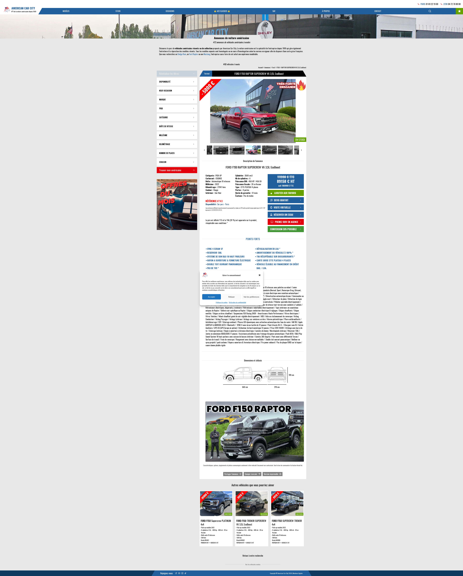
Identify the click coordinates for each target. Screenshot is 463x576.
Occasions (170, 11)
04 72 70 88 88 (454, 4)
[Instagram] (182, 573)
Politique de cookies (222, 302)
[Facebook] (176, 573)
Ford (273, 67)
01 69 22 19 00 (432, 4)
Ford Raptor (193, 54)
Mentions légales (298, 573)
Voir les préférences (251, 297)
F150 (278, 67)
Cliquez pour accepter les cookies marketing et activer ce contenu (255, 431)
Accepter (211, 297)
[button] (259, 275)
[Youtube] (179, 573)
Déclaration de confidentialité (237, 302)
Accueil (260, 67)
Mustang (207, 54)
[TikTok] (185, 573)
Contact (377, 11)
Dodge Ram (182, 54)
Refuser (231, 297)
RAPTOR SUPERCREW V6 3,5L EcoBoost (293, 67)
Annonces (267, 67)
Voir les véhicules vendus (252, 564)
